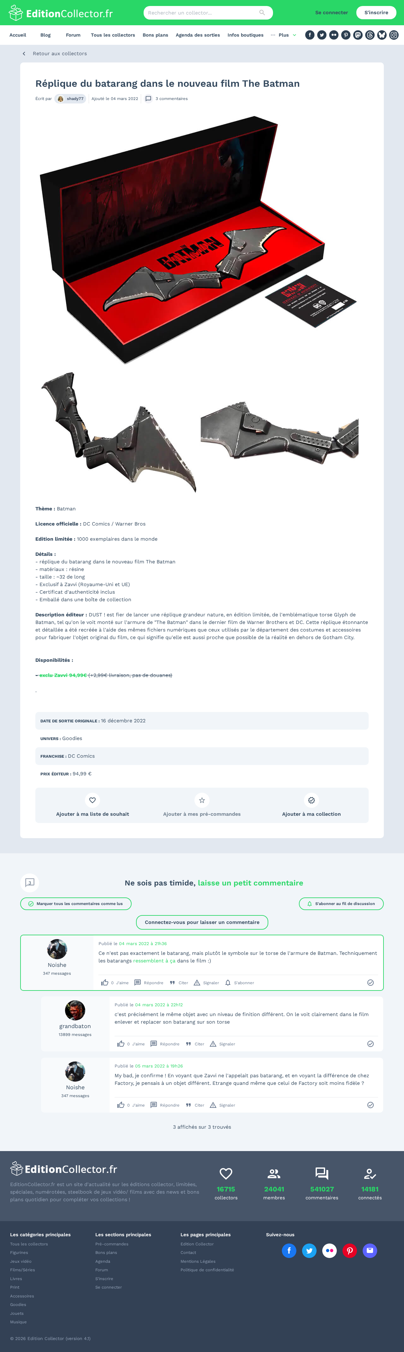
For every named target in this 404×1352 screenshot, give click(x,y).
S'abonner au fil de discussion (340, 904)
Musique (18, 1322)
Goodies (72, 738)
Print (14, 1287)
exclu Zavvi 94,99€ (63, 675)
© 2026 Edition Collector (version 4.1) (50, 1338)
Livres (16, 1278)
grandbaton (75, 1026)
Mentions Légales (198, 1261)
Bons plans (155, 35)
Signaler (206, 982)
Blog (45, 35)
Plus (284, 35)
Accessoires (22, 1296)
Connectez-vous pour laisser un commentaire (202, 922)
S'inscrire (376, 12)
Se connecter (331, 12)
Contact (188, 1252)
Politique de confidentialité (207, 1269)
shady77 (75, 98)
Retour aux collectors (60, 53)
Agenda (102, 1261)
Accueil (17, 35)
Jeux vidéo (21, 1261)
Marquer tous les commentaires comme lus (75, 904)
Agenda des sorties (198, 35)
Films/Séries (22, 1269)
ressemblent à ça (154, 961)
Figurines (19, 1252)
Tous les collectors (113, 35)
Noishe (57, 964)
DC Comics (81, 756)
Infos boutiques (246, 35)
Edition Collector (197, 1244)
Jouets (17, 1313)
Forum (73, 35)
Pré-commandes (111, 1244)
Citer (178, 982)
